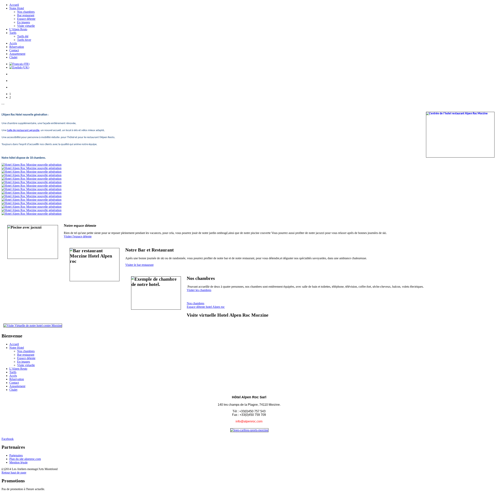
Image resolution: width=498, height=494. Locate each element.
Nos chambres (26, 11)
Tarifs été (22, 36)
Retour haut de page (14, 472)
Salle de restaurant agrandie (23, 130)
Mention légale (18, 462)
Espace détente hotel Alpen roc (206, 306)
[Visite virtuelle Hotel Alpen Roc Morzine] (33, 325)
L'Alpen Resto (18, 29)
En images (23, 22)
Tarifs (12, 32)
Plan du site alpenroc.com (25, 459)
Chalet (13, 57)
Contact (14, 50)
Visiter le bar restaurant (139, 264)
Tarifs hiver (24, 39)
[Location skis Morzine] (249, 430)
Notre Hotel (16, 8)
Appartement (17, 53)
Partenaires (16, 455)
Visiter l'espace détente (78, 236)
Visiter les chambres (199, 290)
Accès (13, 43)
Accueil (14, 4)
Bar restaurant (25, 15)
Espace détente (26, 18)
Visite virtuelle (26, 25)
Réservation (16, 46)
